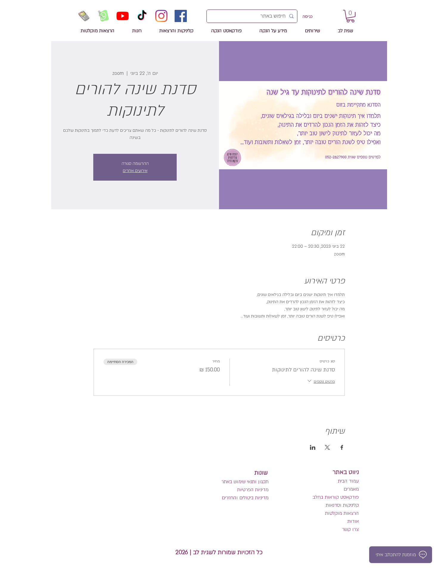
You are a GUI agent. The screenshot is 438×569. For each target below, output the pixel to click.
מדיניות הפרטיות (252, 489)
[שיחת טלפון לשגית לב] (84, 16)
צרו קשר (350, 529)
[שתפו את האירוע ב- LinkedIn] (313, 447)
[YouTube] (123, 16)
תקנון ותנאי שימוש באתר (244, 481)
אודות (353, 521)
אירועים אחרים (135, 170)
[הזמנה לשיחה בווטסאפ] (103, 16)
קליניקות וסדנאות (342, 505)
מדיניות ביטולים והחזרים (245, 497)
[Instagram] (161, 16)
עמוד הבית (348, 481)
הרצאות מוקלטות (342, 513)
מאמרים (350, 489)
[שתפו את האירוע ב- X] (327, 447)
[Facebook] (181, 16)
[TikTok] (142, 16)
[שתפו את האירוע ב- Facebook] (342, 447)
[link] (350, 16)
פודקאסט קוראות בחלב (336, 497)
